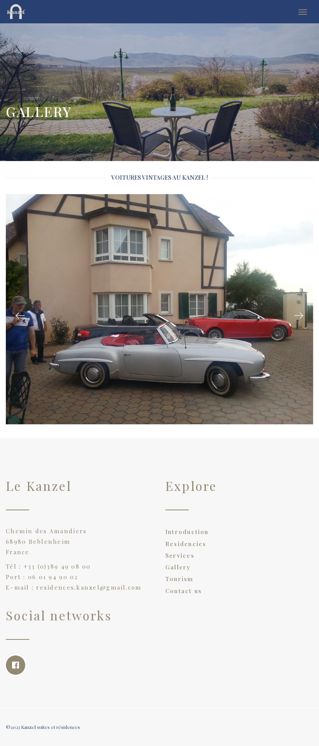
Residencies (185, 544)
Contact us (183, 591)
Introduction (187, 532)
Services (180, 555)
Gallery (178, 567)
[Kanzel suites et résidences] (26, 11)
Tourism (179, 579)
